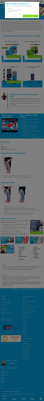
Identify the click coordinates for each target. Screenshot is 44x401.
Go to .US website (30, 16)
